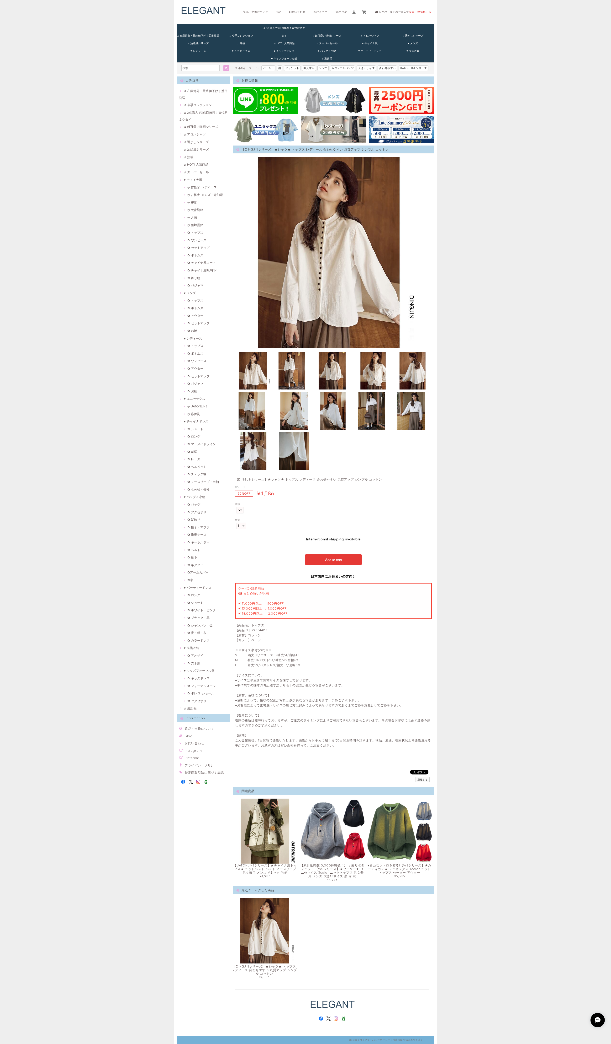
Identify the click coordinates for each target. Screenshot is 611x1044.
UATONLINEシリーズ (413, 68)
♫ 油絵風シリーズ (198, 43)
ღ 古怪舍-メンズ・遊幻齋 (205, 195)
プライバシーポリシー (201, 765)
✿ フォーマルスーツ (201, 686)
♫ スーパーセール (326, 43)
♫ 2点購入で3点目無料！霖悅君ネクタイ (284, 29)
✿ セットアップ (198, 247)
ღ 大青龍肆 (195, 210)
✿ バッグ (193, 504)
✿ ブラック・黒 (198, 618)
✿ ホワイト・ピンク (201, 610)
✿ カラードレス (198, 640)
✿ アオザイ (195, 655)
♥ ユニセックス (241, 51)
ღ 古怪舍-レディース (202, 187)
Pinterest (341, 12)
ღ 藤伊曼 (193, 414)
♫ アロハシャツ (370, 35)
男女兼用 (309, 68)
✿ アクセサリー (198, 512)
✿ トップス (195, 232)
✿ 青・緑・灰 (196, 633)
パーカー (268, 68)
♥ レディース (198, 51)
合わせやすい (387, 68)
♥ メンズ (413, 43)
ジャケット (292, 68)
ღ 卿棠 (192, 202)
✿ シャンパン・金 (200, 625)
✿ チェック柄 (196, 474)
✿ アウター (195, 316)
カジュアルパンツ (343, 68)
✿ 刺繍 (192, 452)
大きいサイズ (366, 68)
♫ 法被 (241, 43)
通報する (422, 779)
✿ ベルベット (196, 467)
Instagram (320, 12)
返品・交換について (255, 12)
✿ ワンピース (196, 240)
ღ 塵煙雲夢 (195, 225)
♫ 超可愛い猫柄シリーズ (326, 35)
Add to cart (333, 559)
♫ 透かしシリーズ (412, 35)
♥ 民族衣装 (412, 51)
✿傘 (190, 580)
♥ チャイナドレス (284, 51)
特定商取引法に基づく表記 (204, 772)
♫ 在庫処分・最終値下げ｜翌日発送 (198, 35)
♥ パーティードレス (370, 51)
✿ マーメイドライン (201, 444)
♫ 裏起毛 (327, 58)
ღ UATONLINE (197, 406)
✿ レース (193, 459)
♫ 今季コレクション (241, 35)
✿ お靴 (192, 331)
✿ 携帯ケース (196, 534)
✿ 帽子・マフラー (200, 527)
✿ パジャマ (195, 285)
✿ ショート (195, 429)
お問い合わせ (297, 12)
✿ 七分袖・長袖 (198, 489)
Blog (278, 12)
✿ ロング (193, 436)
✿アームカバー (198, 572)
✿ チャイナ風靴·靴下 (201, 270)
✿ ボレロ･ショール (200, 693)
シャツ (323, 68)
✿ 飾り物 (193, 278)
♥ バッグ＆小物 (327, 51)
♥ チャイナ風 (370, 43)
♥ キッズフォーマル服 (284, 58)
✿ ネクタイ (195, 565)
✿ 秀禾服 (193, 663)
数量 (237, 519)
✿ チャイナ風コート (201, 263)
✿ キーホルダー (198, 542)
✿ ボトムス (195, 255)
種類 (237, 504)
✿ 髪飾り (193, 519)
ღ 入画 (192, 217)
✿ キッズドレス (198, 678)
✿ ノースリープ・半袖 (203, 482)
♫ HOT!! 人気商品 (284, 43)
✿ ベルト (193, 550)
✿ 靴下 (192, 557)
